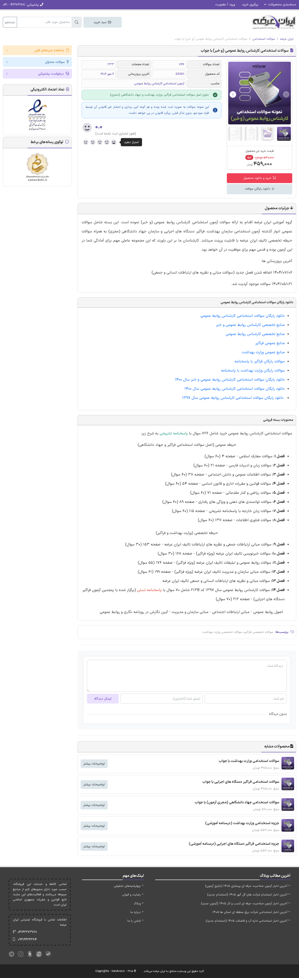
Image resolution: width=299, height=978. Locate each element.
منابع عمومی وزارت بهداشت (263, 352)
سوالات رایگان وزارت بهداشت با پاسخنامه (252, 370)
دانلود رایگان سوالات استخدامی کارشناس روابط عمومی (242, 316)
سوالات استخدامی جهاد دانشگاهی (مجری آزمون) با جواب (237, 802)
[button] (232, 94)
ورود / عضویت (225, 4)
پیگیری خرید (250, 4)
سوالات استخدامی (263, 39)
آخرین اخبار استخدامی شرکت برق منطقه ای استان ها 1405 (249, 912)
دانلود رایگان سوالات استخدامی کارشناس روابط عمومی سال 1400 (234, 389)
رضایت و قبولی (131, 894)
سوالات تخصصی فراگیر (258, 632)
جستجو (10, 22)
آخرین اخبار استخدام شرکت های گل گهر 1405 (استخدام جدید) (247, 894)
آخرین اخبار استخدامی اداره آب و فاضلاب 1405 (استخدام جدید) (246, 921)
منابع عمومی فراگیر (269, 343)
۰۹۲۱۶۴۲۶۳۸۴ (27, 939)
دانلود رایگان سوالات (258, 189)
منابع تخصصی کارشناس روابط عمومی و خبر (250, 325)
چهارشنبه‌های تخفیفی (127, 886)
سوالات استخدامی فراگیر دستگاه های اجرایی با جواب (240, 782)
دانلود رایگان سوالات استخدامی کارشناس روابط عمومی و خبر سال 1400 (230, 380)
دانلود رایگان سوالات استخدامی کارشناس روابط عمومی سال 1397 (233, 398)
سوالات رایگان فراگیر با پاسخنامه (259, 361)
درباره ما (135, 912)
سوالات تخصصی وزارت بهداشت (222, 632)
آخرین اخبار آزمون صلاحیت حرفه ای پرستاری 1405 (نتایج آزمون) (246, 886)
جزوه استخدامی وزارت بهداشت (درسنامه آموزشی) (242, 823)
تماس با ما (134, 921)
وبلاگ (137, 903)
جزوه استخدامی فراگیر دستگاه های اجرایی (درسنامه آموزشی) (234, 844)
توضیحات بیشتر (94, 763)
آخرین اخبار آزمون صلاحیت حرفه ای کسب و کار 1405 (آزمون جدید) (244, 903)
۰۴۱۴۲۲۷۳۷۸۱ (27, 932)
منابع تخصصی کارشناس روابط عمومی (255, 334)
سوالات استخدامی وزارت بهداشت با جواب (249, 761)
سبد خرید (100, 22)
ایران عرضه (286, 39)
